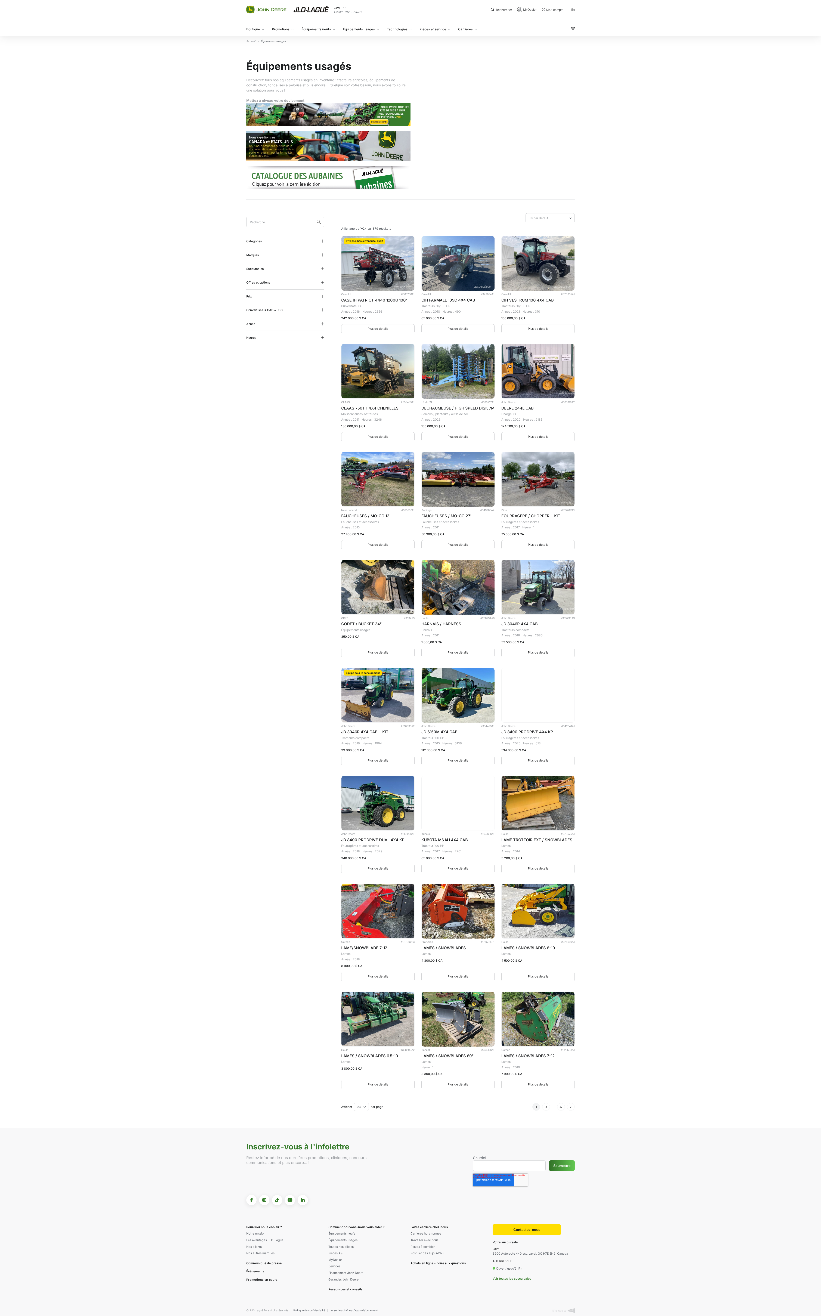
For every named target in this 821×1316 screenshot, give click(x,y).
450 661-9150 (502, 1261)
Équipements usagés (359, 29)
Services (334, 1266)
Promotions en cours (262, 1279)
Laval (496, 1249)
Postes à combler (422, 1246)
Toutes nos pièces (341, 1246)
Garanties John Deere (343, 1279)
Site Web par (560, 1310)
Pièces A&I (335, 1253)
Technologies (397, 29)
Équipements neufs (316, 29)
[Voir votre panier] (573, 28)
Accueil (250, 41)
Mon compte (554, 10)
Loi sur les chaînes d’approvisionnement (354, 1310)
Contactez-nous (526, 1229)
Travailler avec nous (424, 1240)
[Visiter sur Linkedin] (303, 1200)
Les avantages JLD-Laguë (264, 1240)
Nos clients (254, 1246)
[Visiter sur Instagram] (264, 1200)
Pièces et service (432, 29)
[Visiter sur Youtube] (290, 1200)
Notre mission (255, 1233)
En (573, 9)
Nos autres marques (260, 1253)
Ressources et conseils (345, 1289)
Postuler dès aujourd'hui (427, 1253)
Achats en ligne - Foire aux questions (438, 1263)
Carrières (465, 29)
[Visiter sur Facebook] (251, 1200)
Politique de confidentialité (309, 1310)
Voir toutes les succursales (512, 1278)
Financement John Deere (345, 1273)
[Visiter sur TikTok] (277, 1200)
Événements (255, 1271)
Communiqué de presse (264, 1263)
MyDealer (530, 9)
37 (561, 1106)
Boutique (253, 29)
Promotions (280, 29)
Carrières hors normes (425, 1233)
